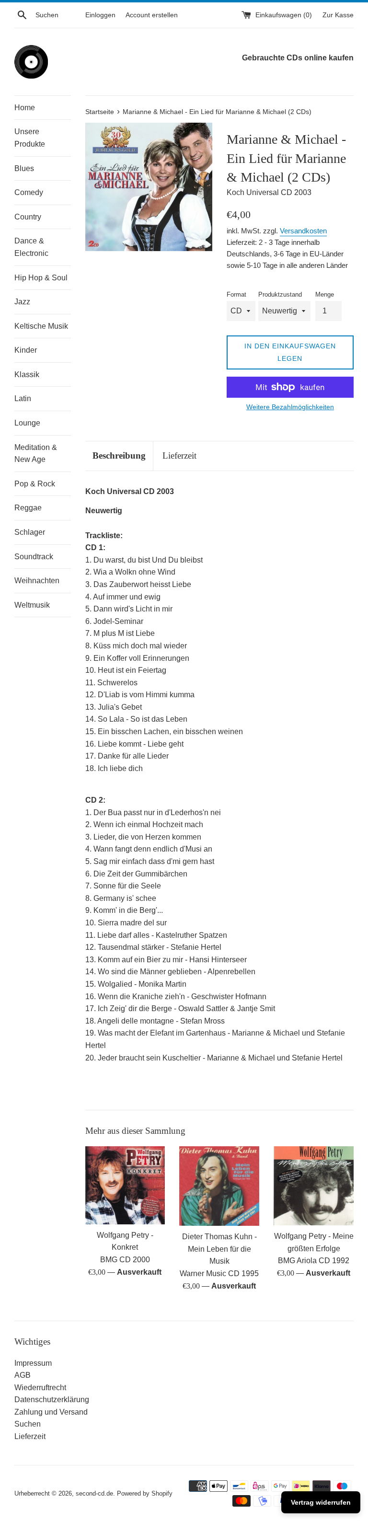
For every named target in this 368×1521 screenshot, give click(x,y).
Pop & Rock (34, 484)
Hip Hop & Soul (41, 278)
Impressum (33, 1363)
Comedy (28, 192)
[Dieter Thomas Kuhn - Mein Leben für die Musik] (219, 1186)
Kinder (25, 350)
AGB (22, 1375)
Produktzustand (280, 294)
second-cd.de (94, 1493)
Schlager (29, 532)
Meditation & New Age (35, 453)
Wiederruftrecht (40, 1387)
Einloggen (100, 15)
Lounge (27, 423)
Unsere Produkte (29, 137)
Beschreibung (119, 455)
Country (27, 217)
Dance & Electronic (31, 247)
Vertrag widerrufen (321, 1502)
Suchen (27, 1424)
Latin (22, 398)
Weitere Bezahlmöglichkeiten (290, 407)
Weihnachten (36, 580)
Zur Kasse (338, 15)
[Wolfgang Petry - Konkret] (125, 1185)
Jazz (22, 302)
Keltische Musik (41, 326)
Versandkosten (303, 231)
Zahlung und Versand (51, 1412)
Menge (324, 294)
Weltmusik (32, 605)
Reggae (28, 508)
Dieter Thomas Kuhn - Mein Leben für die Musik (219, 1249)
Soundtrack (33, 557)
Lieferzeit (179, 455)
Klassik (26, 374)
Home (24, 108)
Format (236, 294)
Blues (24, 168)
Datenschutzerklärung (51, 1399)
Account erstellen (152, 15)
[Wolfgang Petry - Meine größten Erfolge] (314, 1185)
